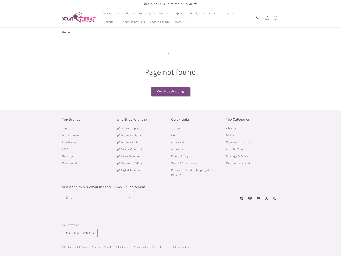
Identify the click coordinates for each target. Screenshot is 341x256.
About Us (177, 149)
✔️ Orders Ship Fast (129, 128)
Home (66, 32)
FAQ (173, 135)
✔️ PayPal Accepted (129, 170)
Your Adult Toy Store (80, 247)
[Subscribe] (128, 197)
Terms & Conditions (183, 163)
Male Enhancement (238, 163)
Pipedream (69, 142)
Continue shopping (170, 91)
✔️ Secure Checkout (129, 149)
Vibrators (232, 128)
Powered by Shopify (102, 247)
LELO (65, 149)
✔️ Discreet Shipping (130, 135)
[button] (110, 13)
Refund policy (123, 247)
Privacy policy (141, 247)
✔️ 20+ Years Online (129, 163)
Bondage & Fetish (237, 156)
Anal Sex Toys (234, 149)
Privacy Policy (179, 156)
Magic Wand (69, 163)
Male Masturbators (238, 142)
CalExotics (68, 128)
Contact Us (178, 142)
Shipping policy (181, 247)
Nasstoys (67, 156)
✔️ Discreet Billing (128, 142)
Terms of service (160, 247)
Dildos (230, 135)
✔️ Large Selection (129, 156)
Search (175, 128)
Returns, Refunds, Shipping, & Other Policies (194, 172)
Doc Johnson (70, 135)
